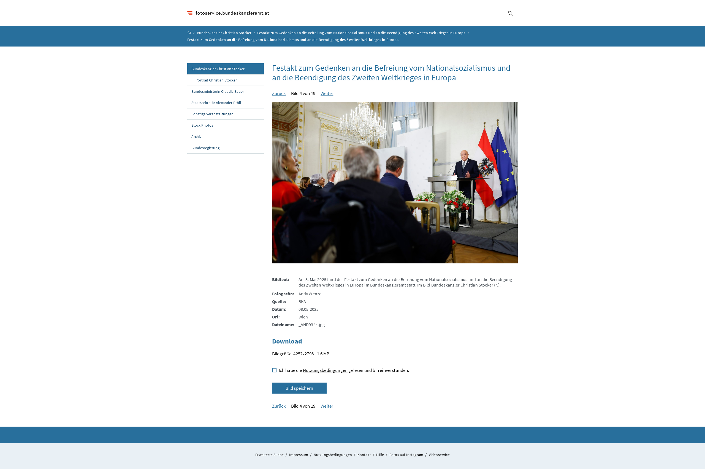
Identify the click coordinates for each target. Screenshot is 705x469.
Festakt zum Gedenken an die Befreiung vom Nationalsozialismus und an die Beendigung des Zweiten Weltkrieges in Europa (361, 32)
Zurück (279, 93)
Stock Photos (202, 125)
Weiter (327, 93)
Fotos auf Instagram (406, 454)
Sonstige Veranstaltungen (212, 113)
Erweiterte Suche (269, 454)
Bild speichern (299, 388)
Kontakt (364, 454)
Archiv (196, 136)
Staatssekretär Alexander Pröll (216, 102)
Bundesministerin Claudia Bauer (217, 91)
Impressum (299, 454)
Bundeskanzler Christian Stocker (224, 32)
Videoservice (439, 454)
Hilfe (380, 454)
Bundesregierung (205, 147)
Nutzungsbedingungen (325, 370)
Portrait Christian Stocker (216, 80)
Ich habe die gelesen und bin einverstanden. (344, 370)
